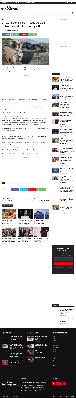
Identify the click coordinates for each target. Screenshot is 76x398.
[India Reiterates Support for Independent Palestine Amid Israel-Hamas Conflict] (25, 232)
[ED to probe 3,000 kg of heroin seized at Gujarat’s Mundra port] (55, 170)
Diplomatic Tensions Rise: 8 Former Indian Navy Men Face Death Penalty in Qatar (40, 222)
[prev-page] (2, 246)
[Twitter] (71, 3)
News (6, 17)
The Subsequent (8, 30)
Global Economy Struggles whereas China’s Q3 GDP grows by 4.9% (16, 338)
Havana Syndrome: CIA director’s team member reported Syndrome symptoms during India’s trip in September (66, 179)
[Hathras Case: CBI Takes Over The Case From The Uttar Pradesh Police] (55, 320)
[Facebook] (65, 3)
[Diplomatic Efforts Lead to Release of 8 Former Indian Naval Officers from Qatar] (9, 214)
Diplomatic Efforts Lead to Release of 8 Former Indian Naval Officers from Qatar (9, 222)
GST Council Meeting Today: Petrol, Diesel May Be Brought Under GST (67, 199)
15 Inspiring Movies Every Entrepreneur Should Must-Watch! (41, 338)
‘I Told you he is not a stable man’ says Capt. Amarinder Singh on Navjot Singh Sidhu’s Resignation (66, 160)
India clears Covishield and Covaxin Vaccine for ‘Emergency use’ (16, 362)
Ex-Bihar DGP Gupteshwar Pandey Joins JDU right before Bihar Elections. (26, 99)
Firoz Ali (7, 182)
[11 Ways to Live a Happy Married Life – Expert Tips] (30, 346)
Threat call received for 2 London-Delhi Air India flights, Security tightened (17, 355)
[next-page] (5, 246)
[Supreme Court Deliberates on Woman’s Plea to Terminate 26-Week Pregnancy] (41, 232)
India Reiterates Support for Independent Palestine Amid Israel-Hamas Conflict (24, 240)
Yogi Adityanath (32, 182)
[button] (72, 13)
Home (3, 17)
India (9, 17)
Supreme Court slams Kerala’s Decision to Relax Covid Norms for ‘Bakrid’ (66, 207)
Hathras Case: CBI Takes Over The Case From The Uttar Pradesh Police (67, 320)
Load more (62, 213)
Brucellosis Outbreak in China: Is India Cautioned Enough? (22, 153)
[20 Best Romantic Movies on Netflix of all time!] (30, 352)
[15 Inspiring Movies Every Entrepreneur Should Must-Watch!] (30, 338)
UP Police (12, 182)
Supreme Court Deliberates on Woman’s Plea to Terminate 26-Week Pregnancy (41, 240)
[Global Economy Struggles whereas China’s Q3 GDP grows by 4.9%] (5, 338)
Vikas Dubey (24, 182)
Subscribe (63, 263)
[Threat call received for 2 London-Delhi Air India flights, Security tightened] (5, 355)
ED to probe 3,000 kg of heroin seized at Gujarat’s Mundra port (67, 170)
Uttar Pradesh (18, 182)
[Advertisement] (36, 8)
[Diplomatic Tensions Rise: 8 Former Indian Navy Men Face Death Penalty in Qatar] (41, 214)
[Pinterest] (69, 3)
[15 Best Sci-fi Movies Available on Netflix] (30, 359)
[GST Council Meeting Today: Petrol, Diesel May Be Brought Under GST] (55, 199)
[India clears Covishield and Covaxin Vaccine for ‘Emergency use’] (5, 362)
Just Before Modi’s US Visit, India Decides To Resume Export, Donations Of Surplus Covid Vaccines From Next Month (67, 190)
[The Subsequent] (9, 8)
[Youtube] (73, 3)
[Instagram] (67, 3)
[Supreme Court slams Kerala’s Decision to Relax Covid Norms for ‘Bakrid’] (55, 207)
